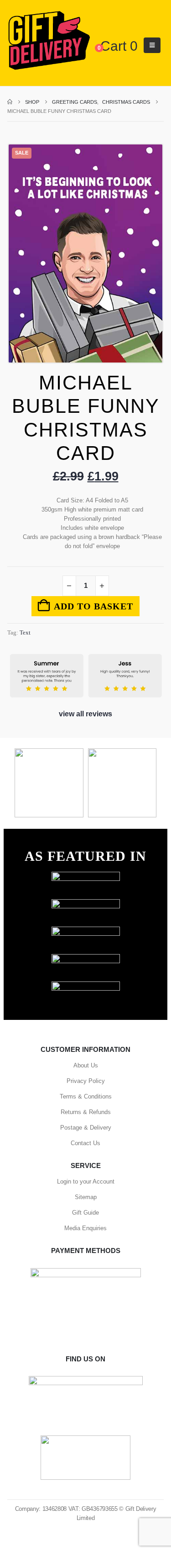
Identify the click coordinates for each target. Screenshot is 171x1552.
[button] (152, 45)
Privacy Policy (86, 1080)
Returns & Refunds (86, 1112)
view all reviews (85, 714)
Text (25, 632)
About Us (85, 1065)
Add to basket (93, 606)
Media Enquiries (85, 1228)
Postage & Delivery (85, 1127)
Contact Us (85, 1143)
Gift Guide (85, 1212)
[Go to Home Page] (9, 102)
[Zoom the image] (86, 876)
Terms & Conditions (86, 1096)
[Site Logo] (48, 41)
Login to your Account (85, 1181)
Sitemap (86, 1197)
